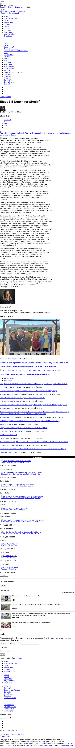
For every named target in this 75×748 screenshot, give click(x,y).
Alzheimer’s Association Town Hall (13, 510)
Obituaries (7, 30)
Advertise (7, 76)
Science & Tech (6, 431)
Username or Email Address (10, 643)
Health (2, 452)
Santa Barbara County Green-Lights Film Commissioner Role (22, 398)
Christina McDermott (16, 445)
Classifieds (8, 36)
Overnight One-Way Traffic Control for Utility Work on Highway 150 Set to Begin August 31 (33, 405)
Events (6, 26)
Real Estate (8, 32)
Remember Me (7, 651)
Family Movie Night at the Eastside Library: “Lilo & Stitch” (22, 521)
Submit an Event (6, 7)
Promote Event (9, 671)
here (56, 638)
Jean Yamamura (15, 401)
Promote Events (10, 698)
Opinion (7, 24)
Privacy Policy (5, 736)
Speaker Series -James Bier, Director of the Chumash (20, 533)
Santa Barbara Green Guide (14, 72)
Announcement (6, 394)
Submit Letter (9, 709)
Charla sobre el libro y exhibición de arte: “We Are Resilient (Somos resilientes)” (25, 374)
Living (6, 20)
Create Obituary (10, 707)
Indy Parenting (9, 34)
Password (3, 647)
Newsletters (19, 7)
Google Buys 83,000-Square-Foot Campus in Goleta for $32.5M (23, 428)
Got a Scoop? (14, 13)
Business (3, 401)
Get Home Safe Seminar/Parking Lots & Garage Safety (21, 498)
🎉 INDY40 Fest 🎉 (8, 557)
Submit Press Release (12, 690)
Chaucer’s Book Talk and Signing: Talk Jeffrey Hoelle (20, 474)
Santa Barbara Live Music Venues (16, 51)
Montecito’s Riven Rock (8, 435)
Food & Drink (8, 22)
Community (4, 387)
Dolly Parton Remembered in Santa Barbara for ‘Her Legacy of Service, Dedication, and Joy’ (34, 384)
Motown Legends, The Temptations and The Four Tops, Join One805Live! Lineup (29, 421)
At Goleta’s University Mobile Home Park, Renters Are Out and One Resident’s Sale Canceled (34, 442)
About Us (7, 78)
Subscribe (5, 13)
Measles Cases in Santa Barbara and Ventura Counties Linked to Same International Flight (33, 449)
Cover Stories (9, 68)
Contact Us (8, 80)
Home (6, 43)
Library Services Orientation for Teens (15, 462)
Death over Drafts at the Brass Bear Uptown (17, 486)
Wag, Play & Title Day (9, 545)
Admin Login (8, 711)
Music (2, 424)
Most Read (8, 380)
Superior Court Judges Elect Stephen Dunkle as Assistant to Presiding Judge (28, 391)
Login (28, 7)
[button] (37, 598)
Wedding (7, 70)
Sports (6, 28)
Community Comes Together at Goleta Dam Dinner (16, 359)
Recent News (9, 378)
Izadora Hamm (19, 431)
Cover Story (8, 683)
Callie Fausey (16, 387)
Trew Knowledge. (46, 745)
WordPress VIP (67, 745)
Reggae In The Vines (8, 569)
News (6, 17)
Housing (3, 445)
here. (20, 658)
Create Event (9, 82)
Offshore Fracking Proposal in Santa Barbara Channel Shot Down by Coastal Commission (28, 366)
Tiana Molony (12, 424)
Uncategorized (5, 97)
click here (29, 745)
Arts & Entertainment (11, 18)
